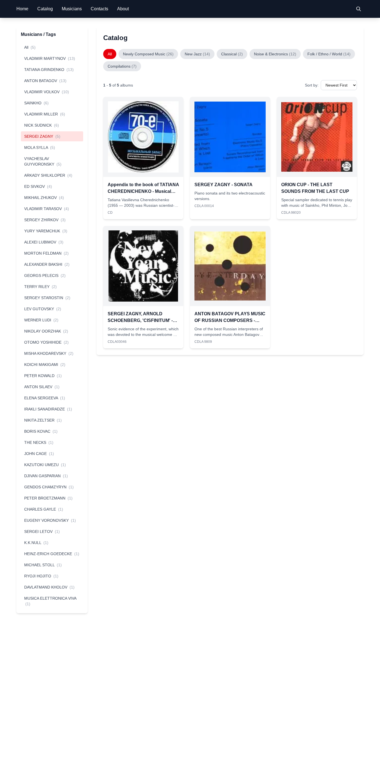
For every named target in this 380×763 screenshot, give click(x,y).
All (30, 47)
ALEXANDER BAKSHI (47, 264)
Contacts (99, 8)
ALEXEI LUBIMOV (43, 242)
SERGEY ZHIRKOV (45, 220)
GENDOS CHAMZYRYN (49, 487)
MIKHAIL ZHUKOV (44, 197)
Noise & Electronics (275, 54)
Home (22, 8)
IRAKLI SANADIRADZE (48, 409)
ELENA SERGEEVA (44, 398)
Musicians (72, 8)
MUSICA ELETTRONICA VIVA (50, 601)
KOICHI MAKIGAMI (44, 364)
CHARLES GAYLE (43, 509)
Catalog (45, 8)
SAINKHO (36, 103)
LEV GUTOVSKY (42, 309)
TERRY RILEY (40, 286)
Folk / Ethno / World (329, 54)
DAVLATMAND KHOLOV (49, 587)
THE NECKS (38, 442)
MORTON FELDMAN (46, 253)
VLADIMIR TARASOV (46, 208)
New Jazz (197, 54)
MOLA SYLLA (39, 147)
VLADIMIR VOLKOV (46, 92)
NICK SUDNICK (41, 125)
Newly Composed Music (148, 54)
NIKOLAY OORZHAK (46, 331)
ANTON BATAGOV (45, 80)
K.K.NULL (36, 542)
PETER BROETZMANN (48, 498)
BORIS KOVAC (41, 431)
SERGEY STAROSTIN (47, 298)
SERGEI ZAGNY (42, 136)
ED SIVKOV (38, 186)
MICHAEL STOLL (43, 565)
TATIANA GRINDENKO (49, 69)
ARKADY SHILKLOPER (48, 175)
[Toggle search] (359, 9)
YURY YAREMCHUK (45, 231)
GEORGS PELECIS (45, 275)
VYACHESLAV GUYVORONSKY (42, 161)
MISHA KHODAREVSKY (48, 353)
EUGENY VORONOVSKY (50, 520)
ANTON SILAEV (42, 387)
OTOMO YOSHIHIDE (46, 342)
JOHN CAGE (39, 453)
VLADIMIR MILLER (44, 114)
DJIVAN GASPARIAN (46, 476)
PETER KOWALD (43, 375)
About (123, 8)
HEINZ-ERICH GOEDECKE (51, 554)
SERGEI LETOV (42, 531)
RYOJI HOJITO (41, 576)
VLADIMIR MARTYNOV (49, 58)
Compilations (122, 66)
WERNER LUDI (41, 320)
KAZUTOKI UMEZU (45, 464)
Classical (232, 54)
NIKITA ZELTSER (43, 420)
